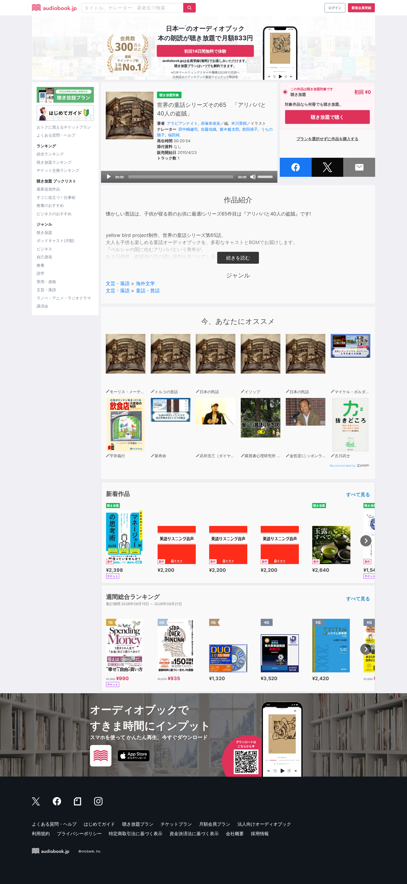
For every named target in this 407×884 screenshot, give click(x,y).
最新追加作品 (48, 189)
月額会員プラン (214, 824)
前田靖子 (250, 129)
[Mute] (253, 177)
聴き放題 (44, 232)
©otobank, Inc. (89, 851)
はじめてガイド (99, 824)
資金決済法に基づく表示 (194, 833)
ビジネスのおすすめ (54, 213)
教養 (40, 265)
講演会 (42, 306)
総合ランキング (50, 154)
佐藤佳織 (208, 129)
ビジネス (44, 248)
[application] (189, 177)
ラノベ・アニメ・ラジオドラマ (64, 298)
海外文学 (145, 283)
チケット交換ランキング (58, 170)
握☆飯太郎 (229, 129)
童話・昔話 (148, 290)
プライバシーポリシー (79, 833)
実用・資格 (46, 281)
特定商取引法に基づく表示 (135, 833)
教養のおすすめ (50, 205)
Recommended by (343, 465)
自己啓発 (44, 256)
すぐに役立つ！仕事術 (56, 197)
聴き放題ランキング (54, 162)
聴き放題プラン (137, 824)
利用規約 (41, 833)
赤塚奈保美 (210, 123)
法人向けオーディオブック (264, 824)
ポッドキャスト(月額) (55, 240)
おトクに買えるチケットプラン (64, 127)
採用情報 (260, 833)
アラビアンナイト (182, 123)
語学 (40, 273)
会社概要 (235, 833)
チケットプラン (176, 824)
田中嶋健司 (188, 129)
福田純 (174, 134)
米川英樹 (239, 123)
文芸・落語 (46, 289)
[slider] (266, 176)
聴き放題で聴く (327, 117)
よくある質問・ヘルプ (56, 135)
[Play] (109, 177)
